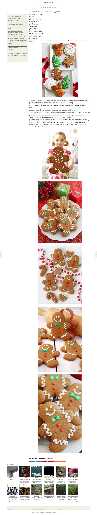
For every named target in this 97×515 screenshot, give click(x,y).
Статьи (54, 7)
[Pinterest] (48, 461)
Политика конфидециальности (37, 510)
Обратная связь (59, 509)
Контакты (33, 509)
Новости (48, 7)
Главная (41, 7)
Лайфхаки (48, 2)
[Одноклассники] (60, 461)
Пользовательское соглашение (41, 509)
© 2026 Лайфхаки (10, 509)
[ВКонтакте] (35, 461)
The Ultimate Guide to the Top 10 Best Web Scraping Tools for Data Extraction (17, 47)
